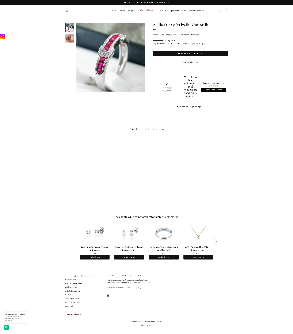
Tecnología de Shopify (146, 325)
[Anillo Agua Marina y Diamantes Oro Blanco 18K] (164, 233)
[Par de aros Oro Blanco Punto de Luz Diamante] (95, 233)
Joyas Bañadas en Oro (178, 10)
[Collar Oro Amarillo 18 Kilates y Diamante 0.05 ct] (198, 233)
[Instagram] (2, 36)
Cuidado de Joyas (71, 287)
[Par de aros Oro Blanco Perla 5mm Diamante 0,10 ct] (129, 233)
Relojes (130, 10)
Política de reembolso (72, 302)
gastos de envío (175, 43)
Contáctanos (190, 62)
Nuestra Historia (71, 279)
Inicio (113, 10)
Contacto (68, 295)
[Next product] (216, 240)
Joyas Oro (163, 10)
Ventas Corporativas (196, 10)
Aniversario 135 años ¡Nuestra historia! (78, 276)
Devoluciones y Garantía (74, 283)
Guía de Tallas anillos (72, 291)
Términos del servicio (72, 298)
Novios (122, 10)
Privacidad (69, 306)
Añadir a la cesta (94, 257)
